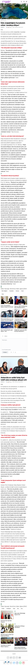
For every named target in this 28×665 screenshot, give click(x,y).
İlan (18, 608)
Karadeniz (11, 290)
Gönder (5, 352)
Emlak (3, 608)
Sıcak (22, 290)
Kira (22, 608)
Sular (3, 294)
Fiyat (14, 608)
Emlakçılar (8, 608)
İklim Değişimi (4, 290)
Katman (17, 290)
